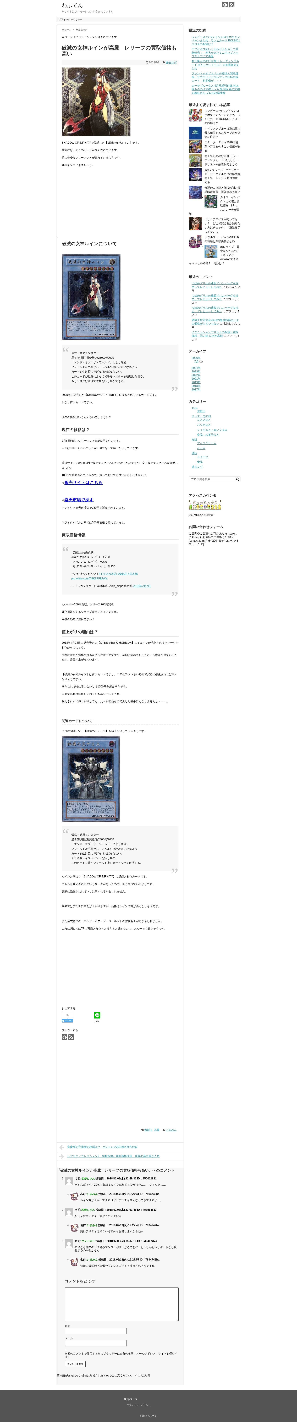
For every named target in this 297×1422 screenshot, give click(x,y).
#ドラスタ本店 (108, 573)
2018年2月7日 (142, 586)
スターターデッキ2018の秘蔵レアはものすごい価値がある (222, 146)
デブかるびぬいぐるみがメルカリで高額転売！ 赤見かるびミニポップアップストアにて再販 (215, 53)
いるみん (171, 1129)
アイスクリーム (206, 443)
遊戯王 (148, 1129)
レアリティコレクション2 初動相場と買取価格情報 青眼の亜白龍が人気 (113, 1156)
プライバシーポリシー (70, 19)
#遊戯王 (122, 573)
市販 (194, 439)
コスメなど (204, 419)
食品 (200, 461)
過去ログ (171, 62)
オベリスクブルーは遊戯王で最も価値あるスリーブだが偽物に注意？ (222, 132)
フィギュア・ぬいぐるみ (212, 429)
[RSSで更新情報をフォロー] (231, 4)
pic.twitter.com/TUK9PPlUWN (89, 578)
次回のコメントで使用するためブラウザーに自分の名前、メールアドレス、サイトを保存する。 (121, 1355)
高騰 (157, 1129)
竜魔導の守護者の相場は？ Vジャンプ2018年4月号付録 (102, 1146)
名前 (67, 1326)
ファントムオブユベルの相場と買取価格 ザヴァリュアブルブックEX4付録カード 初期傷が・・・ (215, 77)
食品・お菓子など (208, 434)
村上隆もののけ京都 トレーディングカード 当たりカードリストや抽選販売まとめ (215, 65)
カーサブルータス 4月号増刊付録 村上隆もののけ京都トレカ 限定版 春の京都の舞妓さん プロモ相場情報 (216, 89)
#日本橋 (133, 573)
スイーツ (202, 456)
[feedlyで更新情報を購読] (225, 4)
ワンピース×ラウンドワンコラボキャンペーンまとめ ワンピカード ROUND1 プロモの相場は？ (216, 40)
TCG (194, 407)
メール (69, 1338)
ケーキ (201, 448)
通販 (194, 453)
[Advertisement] (90, 204)
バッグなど (204, 424)
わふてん (72, 5)
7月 (196, 361)
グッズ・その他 (201, 416)
